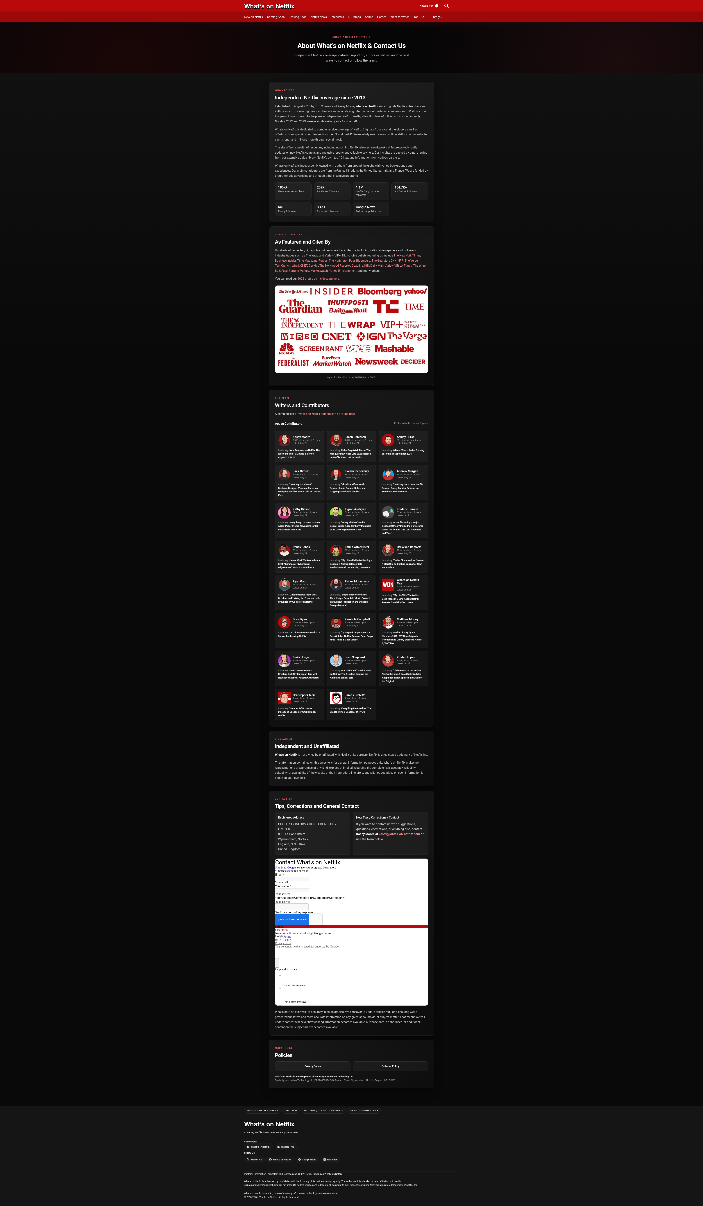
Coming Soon (276, 17)
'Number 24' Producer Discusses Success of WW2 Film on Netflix (297, 712)
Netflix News (319, 17)
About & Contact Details (262, 1110)
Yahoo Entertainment (342, 270)
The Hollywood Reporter (334, 265)
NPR (400, 260)
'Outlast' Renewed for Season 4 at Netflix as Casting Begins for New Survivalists (403, 564)
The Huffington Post (342, 260)
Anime (369, 17)
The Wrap (419, 265)
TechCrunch (282, 265)
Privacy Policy (313, 1066)
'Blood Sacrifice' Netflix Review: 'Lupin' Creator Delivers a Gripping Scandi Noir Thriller (348, 488)
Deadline (357, 265)
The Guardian (380, 260)
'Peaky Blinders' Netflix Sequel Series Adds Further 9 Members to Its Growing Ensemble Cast (350, 526)
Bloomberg (363, 260)
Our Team (291, 1110)
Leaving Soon (298, 17)
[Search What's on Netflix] (446, 6)
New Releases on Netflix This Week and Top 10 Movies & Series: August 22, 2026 (299, 454)
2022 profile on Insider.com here (318, 278)
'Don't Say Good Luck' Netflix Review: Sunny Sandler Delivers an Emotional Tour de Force (402, 488)
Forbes (323, 260)
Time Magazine (307, 260)
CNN (393, 260)
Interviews (337, 17)
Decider (313, 265)
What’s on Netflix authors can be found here (326, 414)
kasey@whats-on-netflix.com (399, 834)
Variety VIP (391, 265)
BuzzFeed (281, 270)
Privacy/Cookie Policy (364, 1110)
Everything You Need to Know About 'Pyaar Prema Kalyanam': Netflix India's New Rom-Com (299, 526)
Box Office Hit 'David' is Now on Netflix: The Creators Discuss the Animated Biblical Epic (350, 674)
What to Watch (399, 17)
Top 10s (419, 17)
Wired (295, 265)
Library (435, 17)
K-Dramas (354, 17)
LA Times (406, 265)
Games (381, 17)
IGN (366, 265)
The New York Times (407, 255)
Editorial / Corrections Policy (323, 1110)
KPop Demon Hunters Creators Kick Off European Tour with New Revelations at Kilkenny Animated (298, 674)
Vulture (304, 270)
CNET (303, 265)
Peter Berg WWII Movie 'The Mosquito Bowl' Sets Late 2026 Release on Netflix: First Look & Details (350, 454)
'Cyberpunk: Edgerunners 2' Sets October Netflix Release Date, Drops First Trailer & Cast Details (351, 636)
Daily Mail (376, 265)
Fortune (294, 270)
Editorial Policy (390, 1066)
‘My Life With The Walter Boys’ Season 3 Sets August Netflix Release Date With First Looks (400, 599)
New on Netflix (253, 17)
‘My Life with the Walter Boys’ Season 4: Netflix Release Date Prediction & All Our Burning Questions (351, 564)
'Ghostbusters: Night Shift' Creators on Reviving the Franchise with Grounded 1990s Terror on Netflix (299, 598)
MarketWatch (319, 270)
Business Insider (285, 260)
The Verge (411, 260)
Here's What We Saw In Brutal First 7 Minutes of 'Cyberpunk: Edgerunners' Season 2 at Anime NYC (299, 564)
